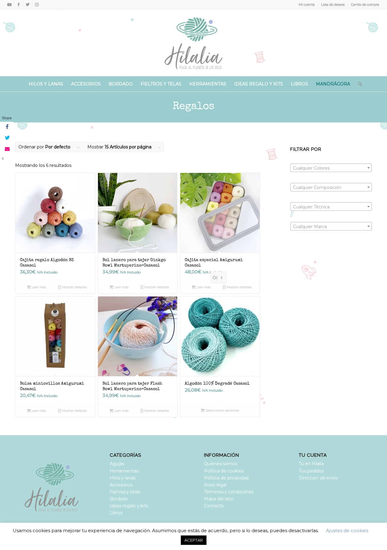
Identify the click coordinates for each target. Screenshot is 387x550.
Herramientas (124, 471)
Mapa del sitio (218, 499)
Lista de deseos (333, 4)
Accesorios (121, 485)
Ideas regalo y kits (129, 506)
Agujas (117, 463)
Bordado (119, 499)
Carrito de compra (365, 4)
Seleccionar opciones (222, 410)
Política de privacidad (226, 478)
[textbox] (331, 168)
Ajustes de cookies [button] (347, 530)
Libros (116, 512)
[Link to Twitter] (27, 4)
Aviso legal (215, 485)
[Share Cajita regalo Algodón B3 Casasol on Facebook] (6, 127)
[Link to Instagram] (36, 4)
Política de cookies (223, 471)
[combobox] (331, 168)
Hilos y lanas (122, 478)
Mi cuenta (307, 4)
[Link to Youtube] (9, 4)
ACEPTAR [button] (193, 540)
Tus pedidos (311, 471)
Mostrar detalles (74, 287)
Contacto (214, 506)
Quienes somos (220, 463)
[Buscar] (358, 83)
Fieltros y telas (125, 492)
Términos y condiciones (228, 492)
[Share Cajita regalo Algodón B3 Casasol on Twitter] (6, 138)
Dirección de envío (318, 478)
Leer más (38, 287)
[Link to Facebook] (18, 4)
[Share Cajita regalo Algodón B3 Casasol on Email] (6, 149)
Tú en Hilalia (311, 463)
